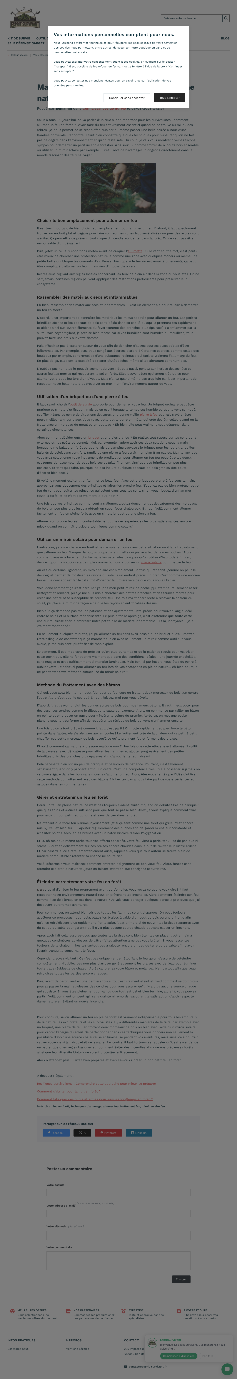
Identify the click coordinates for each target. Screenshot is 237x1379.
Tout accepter (170, 97)
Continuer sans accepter (127, 98)
